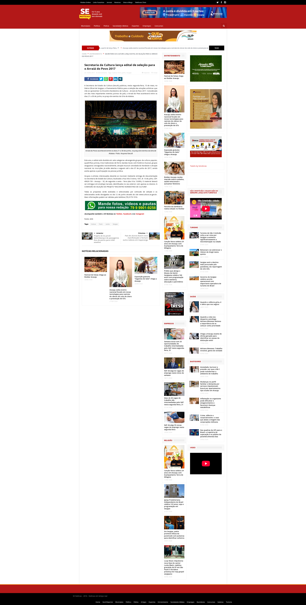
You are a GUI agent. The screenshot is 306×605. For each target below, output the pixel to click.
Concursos (159, 26)
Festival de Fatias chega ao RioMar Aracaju (95, 276)
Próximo (141, 233)
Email (155, 73)
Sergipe (128, 73)
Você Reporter (107, 602)
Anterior (99, 233)
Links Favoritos (98, 2)
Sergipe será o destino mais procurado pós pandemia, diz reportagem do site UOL (211, 265)
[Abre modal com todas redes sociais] (120, 79)
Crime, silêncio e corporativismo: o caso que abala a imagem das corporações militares (210, 418)
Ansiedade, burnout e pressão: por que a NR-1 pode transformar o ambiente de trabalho (210, 370)
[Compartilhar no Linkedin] (115, 79)
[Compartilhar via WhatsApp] (106, 79)
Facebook (127, 214)
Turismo (229, 602)
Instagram (140, 214)
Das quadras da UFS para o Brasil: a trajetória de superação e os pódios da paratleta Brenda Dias (211, 433)
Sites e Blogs (128, 2)
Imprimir (147, 73)
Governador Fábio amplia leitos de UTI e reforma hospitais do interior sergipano (206, 48)
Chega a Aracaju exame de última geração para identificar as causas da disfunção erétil (211, 337)
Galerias (221, 602)
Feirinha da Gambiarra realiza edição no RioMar (174, 207)
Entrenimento (102, 73)
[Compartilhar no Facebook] (92, 79)
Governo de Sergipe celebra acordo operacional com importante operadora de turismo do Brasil (210, 281)
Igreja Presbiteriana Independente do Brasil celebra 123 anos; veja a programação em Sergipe (174, 504)
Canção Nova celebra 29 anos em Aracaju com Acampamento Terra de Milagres (174, 244)
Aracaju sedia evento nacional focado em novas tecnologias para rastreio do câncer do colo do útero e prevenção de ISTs (128, 48)
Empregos (147, 26)
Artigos (143, 602)
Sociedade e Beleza (120, 26)
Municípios (85, 26)
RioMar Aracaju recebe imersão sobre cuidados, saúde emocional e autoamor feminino (174, 180)
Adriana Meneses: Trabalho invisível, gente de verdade (211, 349)
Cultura (114, 73)
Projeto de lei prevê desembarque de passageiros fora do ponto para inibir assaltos (106, 239)
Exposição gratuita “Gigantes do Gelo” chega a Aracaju (146, 278)
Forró (119, 73)
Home (98, 602)
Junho (124, 73)
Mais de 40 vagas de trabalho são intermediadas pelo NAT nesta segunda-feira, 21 (174, 401)
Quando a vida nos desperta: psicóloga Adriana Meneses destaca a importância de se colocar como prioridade (210, 321)
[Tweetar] (101, 79)
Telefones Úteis (140, 2)
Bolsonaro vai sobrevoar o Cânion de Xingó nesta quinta (211, 252)
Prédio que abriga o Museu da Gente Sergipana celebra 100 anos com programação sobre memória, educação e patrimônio (173, 276)
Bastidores (201, 602)
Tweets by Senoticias (198, 166)
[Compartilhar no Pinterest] (111, 79)
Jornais (109, 2)
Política (97, 26)
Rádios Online (85, 2)
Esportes (135, 26)
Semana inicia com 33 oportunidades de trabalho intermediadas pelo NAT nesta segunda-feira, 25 (174, 345)
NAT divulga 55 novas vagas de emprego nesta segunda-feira (174, 427)
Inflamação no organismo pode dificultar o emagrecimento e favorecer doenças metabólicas (210, 402)
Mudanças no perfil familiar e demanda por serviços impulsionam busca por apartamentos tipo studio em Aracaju (210, 386)
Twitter (119, 214)
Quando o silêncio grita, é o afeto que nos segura (210, 303)
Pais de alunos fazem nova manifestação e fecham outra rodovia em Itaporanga (135, 237)
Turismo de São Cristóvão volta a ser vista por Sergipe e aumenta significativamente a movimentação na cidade (210, 237)
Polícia (106, 26)
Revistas (117, 2)
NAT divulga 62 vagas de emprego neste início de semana (174, 373)
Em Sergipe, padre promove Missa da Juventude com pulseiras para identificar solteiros (174, 534)
